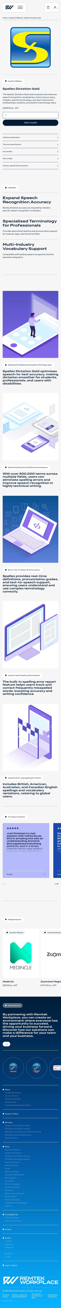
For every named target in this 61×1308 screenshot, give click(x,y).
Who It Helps (7, 158)
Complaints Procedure (52, 1296)
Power (7, 1168)
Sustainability (10, 1102)
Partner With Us (11, 1096)
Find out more (6, 1044)
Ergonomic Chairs (12, 1162)
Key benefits (7, 152)
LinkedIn (8, 1241)
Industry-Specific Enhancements (15, 166)
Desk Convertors (12, 1171)
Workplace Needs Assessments (18, 1135)
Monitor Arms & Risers (14, 1193)
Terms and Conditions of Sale (37, 1295)
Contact (8, 1229)
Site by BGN (8, 1301)
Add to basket (30, 122)
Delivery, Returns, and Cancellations (19, 1296)
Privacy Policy (6, 1296)
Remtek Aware (11, 1138)
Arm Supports (11, 1178)
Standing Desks (11, 1165)
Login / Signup (11, 1265)
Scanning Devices (12, 1200)
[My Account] (55, 7)
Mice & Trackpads (12, 1184)
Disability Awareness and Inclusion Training (23, 1132)
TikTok (8, 1257)
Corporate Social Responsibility (18, 1105)
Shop (7, 1146)
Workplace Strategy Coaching (17, 1128)
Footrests (9, 1190)
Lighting (8, 1206)
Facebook (9, 1244)
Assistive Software (16, 18)
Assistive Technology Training (17, 1125)
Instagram (9, 1247)
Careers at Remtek (13, 1099)
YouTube (8, 1253)
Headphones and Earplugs (16, 1203)
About (7, 1089)
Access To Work (11, 1114)
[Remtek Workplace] (9, 7)
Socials (8, 1238)
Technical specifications (12, 144)
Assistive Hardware (13, 1153)
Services (8, 1122)
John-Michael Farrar (13, 1221)
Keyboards (9, 1181)
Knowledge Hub (11, 1214)
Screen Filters (10, 1196)
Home (5, 18)
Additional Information (11, 137)
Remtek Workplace (13, 1093)
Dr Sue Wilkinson (12, 1217)
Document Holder (12, 1187)
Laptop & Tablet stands (14, 1175)
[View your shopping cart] (48, 7)
